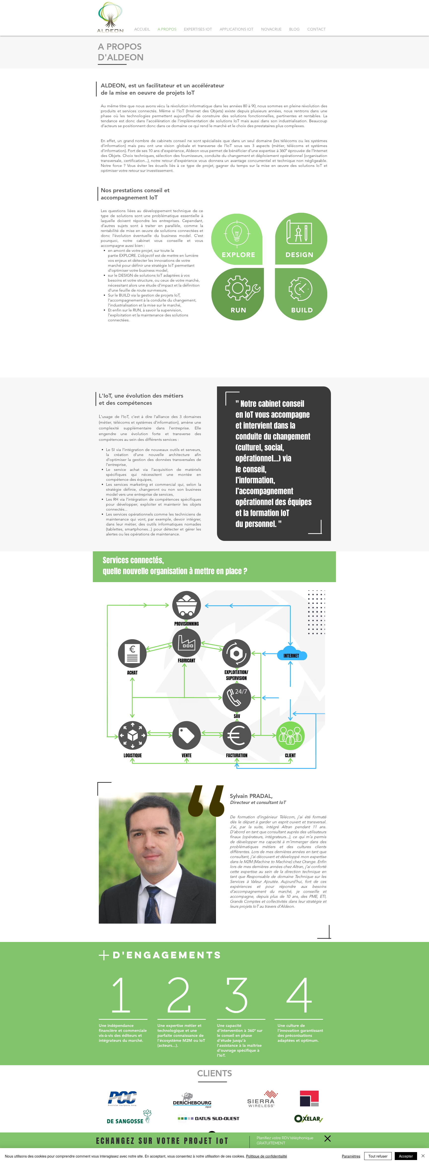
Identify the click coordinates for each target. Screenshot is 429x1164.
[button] (327, 1138)
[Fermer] (423, 1156)
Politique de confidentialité (266, 1156)
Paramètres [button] (351, 1156)
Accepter (406, 1156)
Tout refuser (378, 1156)
